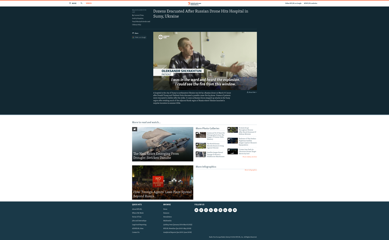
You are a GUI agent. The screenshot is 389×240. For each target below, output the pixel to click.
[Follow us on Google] (211, 210)
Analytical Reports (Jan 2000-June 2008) (177, 232)
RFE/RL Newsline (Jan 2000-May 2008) (177, 228)
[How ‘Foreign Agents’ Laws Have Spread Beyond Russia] (162, 182)
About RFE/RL (137, 209)
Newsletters (167, 217)
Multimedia (167, 221)
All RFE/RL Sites (137, 228)
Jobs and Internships (139, 221)
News (165, 209)
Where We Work (138, 213)
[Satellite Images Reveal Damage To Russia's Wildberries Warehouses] (201, 154)
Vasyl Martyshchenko (139, 21)
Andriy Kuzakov (137, 18)
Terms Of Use (136, 217)
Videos (89, 3)
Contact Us (135, 232)
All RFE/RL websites (310, 3)
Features (166, 213)
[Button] (135, 34)
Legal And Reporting (139, 225)
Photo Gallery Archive (250, 157)
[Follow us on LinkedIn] (225, 210)
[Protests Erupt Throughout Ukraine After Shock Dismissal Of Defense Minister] (233, 130)
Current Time (139, 15)
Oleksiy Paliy (136, 25)
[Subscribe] (235, 210)
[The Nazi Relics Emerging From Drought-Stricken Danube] (162, 144)
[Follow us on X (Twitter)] (216, 210)
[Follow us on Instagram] (206, 210)
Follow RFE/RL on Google (293, 3)
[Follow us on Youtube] (196, 210)
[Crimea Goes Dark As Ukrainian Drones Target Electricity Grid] (233, 151)
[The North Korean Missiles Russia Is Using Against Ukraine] (201, 146)
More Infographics (251, 170)
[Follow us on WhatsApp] (230, 210)
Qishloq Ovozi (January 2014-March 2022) (177, 225)
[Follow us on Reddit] (201, 210)
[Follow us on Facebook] (220, 210)
